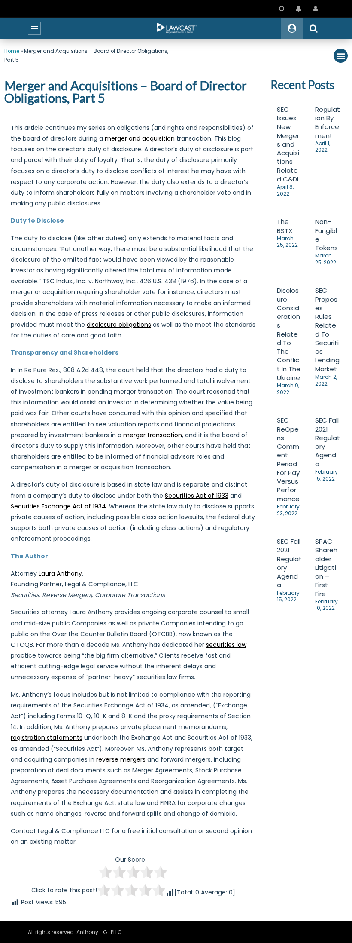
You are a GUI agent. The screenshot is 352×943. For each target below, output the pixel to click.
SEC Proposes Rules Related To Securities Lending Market (327, 329)
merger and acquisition (140, 138)
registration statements (46, 737)
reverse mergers (121, 759)
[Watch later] (281, 8)
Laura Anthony (60, 573)
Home (11, 51)
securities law (226, 644)
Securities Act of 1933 (196, 495)
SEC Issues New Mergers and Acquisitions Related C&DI (288, 144)
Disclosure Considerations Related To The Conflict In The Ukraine (288, 334)
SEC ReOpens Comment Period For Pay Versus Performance (288, 459)
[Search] (313, 28)
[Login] (315, 8)
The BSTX (284, 226)
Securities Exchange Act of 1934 (58, 506)
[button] (341, 56)
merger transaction (152, 435)
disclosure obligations (119, 324)
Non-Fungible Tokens (326, 234)
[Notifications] (298, 8)
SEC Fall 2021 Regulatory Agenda (327, 442)
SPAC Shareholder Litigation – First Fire (326, 567)
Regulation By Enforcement (327, 122)
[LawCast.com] (176, 28)
